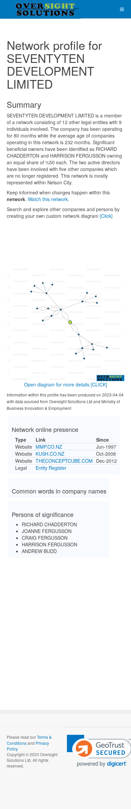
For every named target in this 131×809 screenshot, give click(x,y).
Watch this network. (48, 199)
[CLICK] (99, 384)
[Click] (106, 215)
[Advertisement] (65, 628)
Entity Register (51, 467)
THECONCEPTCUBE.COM (64, 460)
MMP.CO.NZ (49, 446)
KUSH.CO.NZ (50, 453)
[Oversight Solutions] (27, 9)
